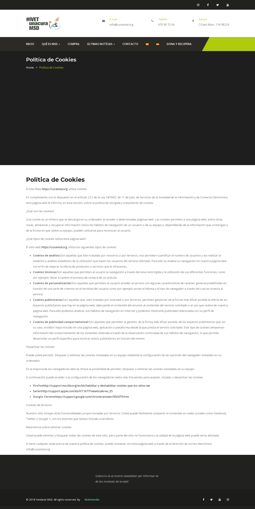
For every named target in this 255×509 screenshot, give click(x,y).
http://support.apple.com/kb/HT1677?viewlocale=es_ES (77, 391)
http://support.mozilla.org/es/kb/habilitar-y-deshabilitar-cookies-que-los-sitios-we (96, 386)
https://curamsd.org (55, 189)
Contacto (130, 44)
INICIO (30, 44)
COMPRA (73, 44)
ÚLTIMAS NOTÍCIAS (100, 44)
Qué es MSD (50, 44)
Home (30, 67)
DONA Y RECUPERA (179, 44)
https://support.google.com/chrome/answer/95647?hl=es (92, 397)
